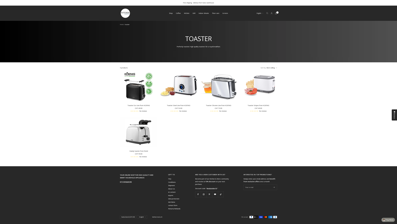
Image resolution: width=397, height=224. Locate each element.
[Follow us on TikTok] (221, 194)
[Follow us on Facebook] (198, 194)
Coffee (178, 13)
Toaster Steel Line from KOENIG (178, 105)
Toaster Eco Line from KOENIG (138, 105)
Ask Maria (171, 202)
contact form (172, 205)
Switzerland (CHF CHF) (128, 217)
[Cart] (276, 13)
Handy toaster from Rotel (138, 151)
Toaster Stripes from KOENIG (258, 105)
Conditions (172, 182)
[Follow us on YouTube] (215, 194)
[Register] (274, 187)
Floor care (215, 13)
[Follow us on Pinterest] (209, 194)
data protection (173, 199)
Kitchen (186, 13)
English (259, 13)
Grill (194, 13)
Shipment (171, 185)
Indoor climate (204, 13)
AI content (172, 192)
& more (225, 13)
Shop (171, 13)
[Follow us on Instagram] (204, 194)
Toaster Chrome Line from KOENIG (218, 105)
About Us (171, 189)
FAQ (169, 179)
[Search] (267, 13)
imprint (170, 195)
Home (122, 24)
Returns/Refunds (174, 209)
